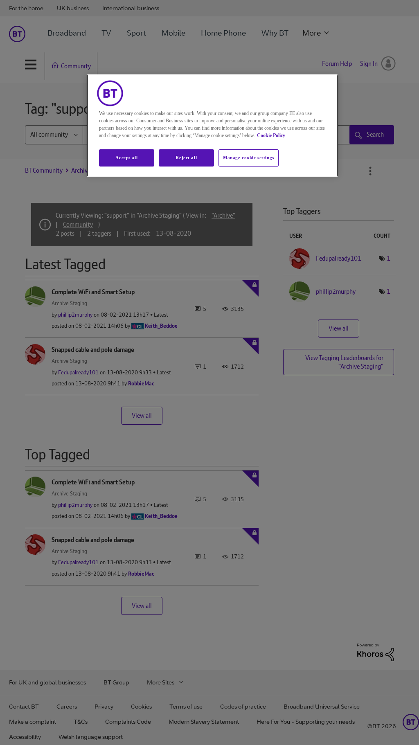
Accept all (126, 157)
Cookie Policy (271, 135)
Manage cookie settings (248, 157)
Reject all (186, 157)
